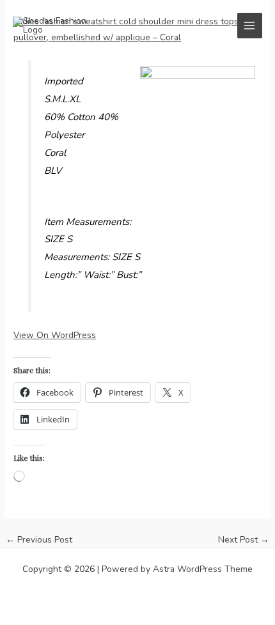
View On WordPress (54, 335)
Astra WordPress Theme (203, 569)
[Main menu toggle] (249, 25)
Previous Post (39, 540)
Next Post (243, 540)
